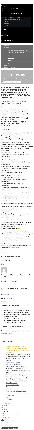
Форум (3, 29)
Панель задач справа (11, 316)
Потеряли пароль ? (11, 420)
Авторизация (5, 422)
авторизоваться (6, 333)
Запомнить (6, 418)
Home (6, 79)
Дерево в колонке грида (12, 318)
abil (3, 264)
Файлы (6, 25)
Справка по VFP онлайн (12, 19)
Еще (8, 397)
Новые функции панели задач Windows (17, 314)
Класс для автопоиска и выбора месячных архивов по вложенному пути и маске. (17, 393)
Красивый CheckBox (12, 385)
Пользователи (7, 40)
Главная (14, 8)
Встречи (4, 35)
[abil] (4, 273)
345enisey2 (5, 294)
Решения (7, 23)
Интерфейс (26, 79)
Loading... (10, 399)
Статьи (6, 21)
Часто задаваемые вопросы (14, 17)
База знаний (16, 14)
